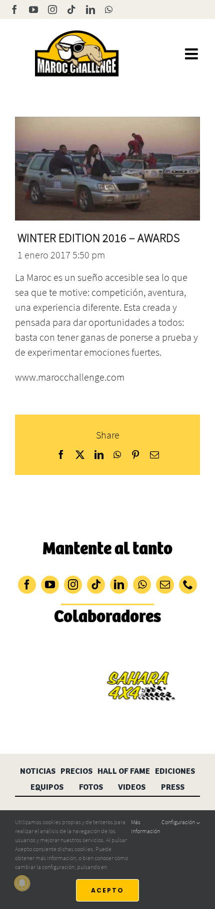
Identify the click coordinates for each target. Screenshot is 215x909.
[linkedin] (119, 585)
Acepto (107, 890)
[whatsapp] (142, 585)
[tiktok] (96, 585)
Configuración (179, 822)
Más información (145, 826)
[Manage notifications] (22, 883)
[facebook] (27, 585)
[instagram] (73, 585)
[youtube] (50, 585)
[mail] (165, 585)
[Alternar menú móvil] (192, 53)
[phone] (188, 585)
